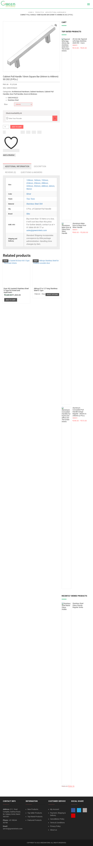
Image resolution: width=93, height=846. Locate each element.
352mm (37, 186)
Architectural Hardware (20, 92)
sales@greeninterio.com (36, 230)
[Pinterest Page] (73, 816)
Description (40, 166)
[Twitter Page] (79, 810)
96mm (29, 189)
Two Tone (30, 199)
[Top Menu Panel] (84, 4)
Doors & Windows (30, 94)
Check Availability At (14, 113)
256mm (37, 183)
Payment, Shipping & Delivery (58, 814)
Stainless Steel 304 (34, 204)
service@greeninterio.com (12, 829)
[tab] (17, 166)
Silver (28, 194)
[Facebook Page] (73, 810)
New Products (32, 809)
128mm (29, 180)
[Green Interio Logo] (9, 4)
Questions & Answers (31, 172)
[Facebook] (23, 132)
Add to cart (17, 127)
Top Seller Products (34, 813)
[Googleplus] (34, 132)
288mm (44, 183)
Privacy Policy (55, 826)
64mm (51, 186)
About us (53, 830)
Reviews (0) (10, 172)
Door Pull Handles (16, 94)
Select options (52, 294)
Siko (28, 214)
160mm (37, 180)
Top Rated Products (34, 817)
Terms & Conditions (57, 823)
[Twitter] (28, 132)
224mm (29, 183)
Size (6, 104)
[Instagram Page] (85, 810)
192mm (44, 180)
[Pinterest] (39, 132)
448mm (44, 186)
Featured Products (34, 820)
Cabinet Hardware (37, 92)
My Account (54, 809)
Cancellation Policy (57, 819)
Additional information (17, 166)
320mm (29, 186)
